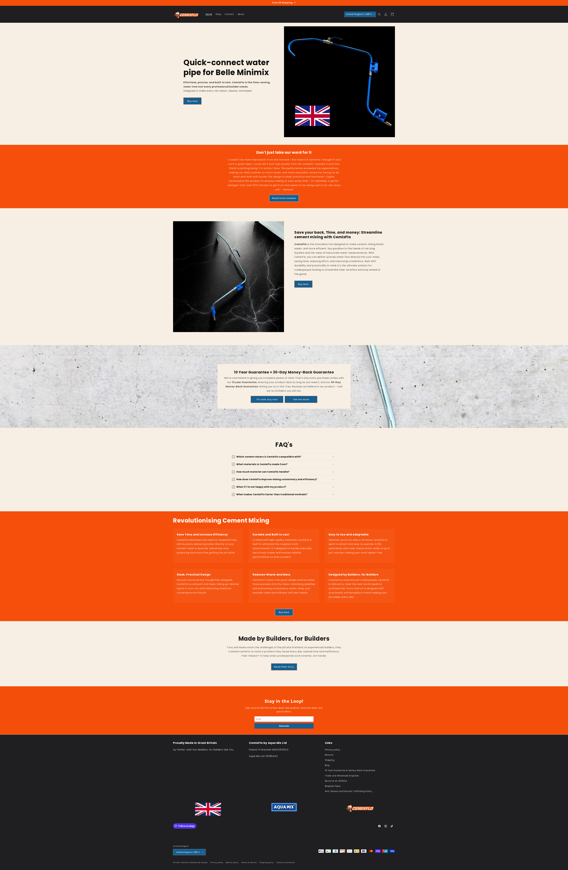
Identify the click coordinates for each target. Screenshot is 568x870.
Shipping (329, 759)
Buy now (192, 101)
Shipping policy (266, 862)
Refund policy (232, 862)
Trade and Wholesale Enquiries (342, 775)
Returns (329, 754)
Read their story (284, 666)
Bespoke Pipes (333, 785)
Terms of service (249, 862)
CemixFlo (185, 862)
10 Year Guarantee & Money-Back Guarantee (350, 770)
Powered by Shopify (199, 862)
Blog (327, 765)
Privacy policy (332, 749)
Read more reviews (284, 198)
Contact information (285, 862)
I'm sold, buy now (266, 399)
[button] (379, 14)
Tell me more (301, 399)
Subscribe (284, 726)
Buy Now (303, 284)
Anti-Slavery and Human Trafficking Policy (348, 791)
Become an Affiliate (336, 780)
